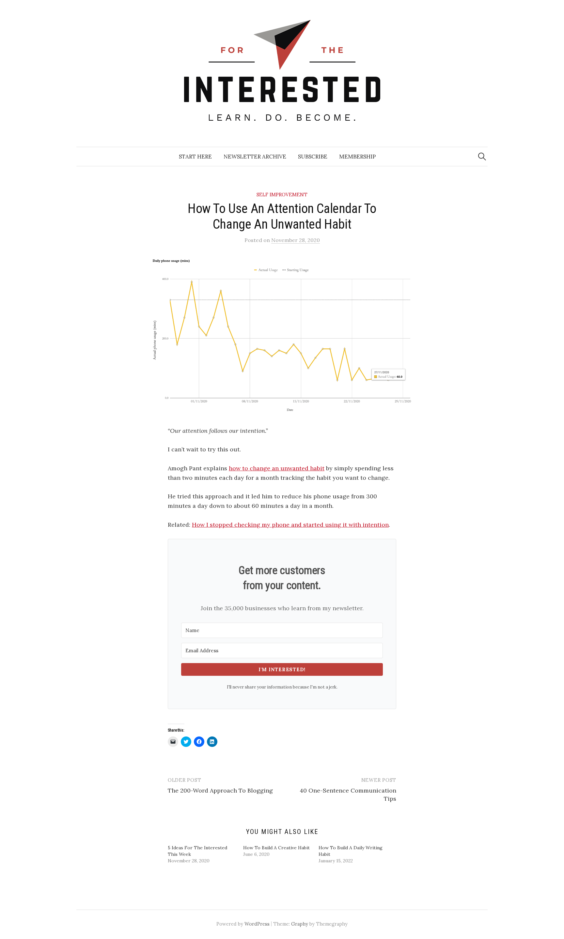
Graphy (299, 924)
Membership (357, 156)
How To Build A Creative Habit (276, 848)
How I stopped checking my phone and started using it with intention (290, 524)
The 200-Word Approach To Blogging (220, 790)
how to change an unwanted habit (276, 468)
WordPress (257, 924)
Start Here (195, 156)
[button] (282, 335)
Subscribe (312, 156)
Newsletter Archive (255, 156)
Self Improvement (282, 194)
